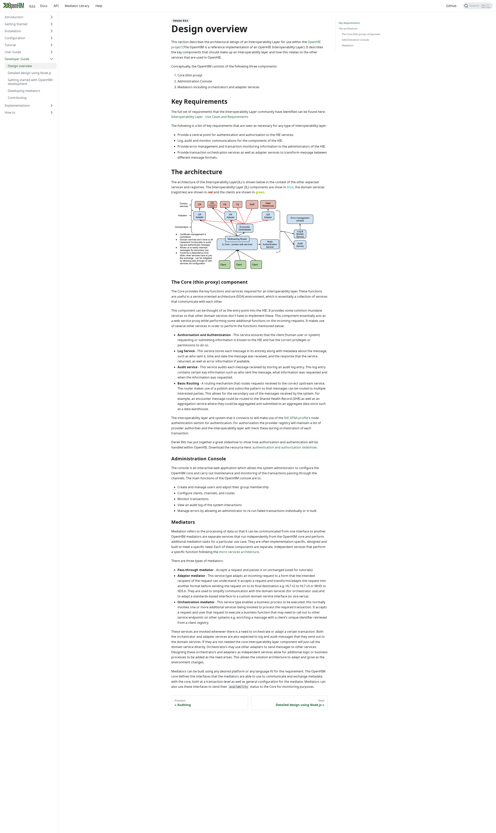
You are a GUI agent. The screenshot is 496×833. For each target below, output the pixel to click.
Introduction (14, 17)
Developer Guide (17, 59)
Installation (13, 31)
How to (10, 112)
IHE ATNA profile (296, 418)
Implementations (17, 105)
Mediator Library (77, 6)
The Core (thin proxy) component (361, 34)
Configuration (15, 38)
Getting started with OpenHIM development (30, 82)
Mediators (348, 45)
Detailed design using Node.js (29, 73)
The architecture (348, 28)
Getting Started (16, 24)
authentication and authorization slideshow (284, 447)
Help (99, 6)
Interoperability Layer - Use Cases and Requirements (209, 117)
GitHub (451, 6)
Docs (43, 6)
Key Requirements (349, 23)
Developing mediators (24, 91)
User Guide (13, 52)
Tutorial (10, 45)
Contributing (17, 98)
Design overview (20, 66)
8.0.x (32, 6)
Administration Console (355, 39)
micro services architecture (239, 552)
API (56, 6)
